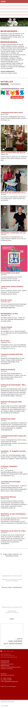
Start (3, 1)
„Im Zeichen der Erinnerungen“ (11, 481)
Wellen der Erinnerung (8, 369)
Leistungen (6, 7)
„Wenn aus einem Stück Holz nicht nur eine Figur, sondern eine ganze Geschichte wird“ (14, 152)
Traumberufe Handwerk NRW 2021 (12, 354)
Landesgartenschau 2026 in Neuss (12, 112)
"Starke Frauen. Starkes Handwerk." (12, 286)
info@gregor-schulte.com (11, 681)
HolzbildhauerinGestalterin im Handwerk (12, 609)
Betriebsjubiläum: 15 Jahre (9, 313)
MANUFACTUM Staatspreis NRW (11, 402)
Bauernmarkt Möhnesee (8, 497)
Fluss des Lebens (6, 300)
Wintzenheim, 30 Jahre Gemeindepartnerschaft (14, 514)
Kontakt (4, 10)
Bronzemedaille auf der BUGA (10, 273)
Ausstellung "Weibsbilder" (9, 466)
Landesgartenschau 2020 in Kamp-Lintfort (14, 436)
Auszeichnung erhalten (8, 419)
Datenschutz (6, 16)
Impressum (5, 13)
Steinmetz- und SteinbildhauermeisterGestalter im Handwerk (12, 578)
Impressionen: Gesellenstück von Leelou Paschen (14, 233)
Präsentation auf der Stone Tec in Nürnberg (14, 531)
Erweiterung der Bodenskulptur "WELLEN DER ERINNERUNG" (14, 385)
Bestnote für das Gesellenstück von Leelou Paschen (14, 192)
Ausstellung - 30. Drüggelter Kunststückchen (14, 451)
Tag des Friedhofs (6, 327)
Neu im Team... (5, 340)
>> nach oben (4, 706)
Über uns (5, 4)
